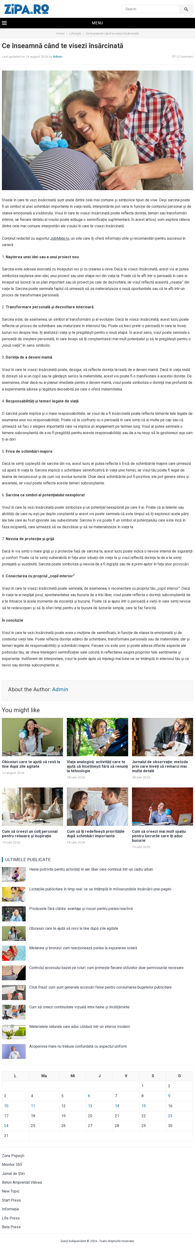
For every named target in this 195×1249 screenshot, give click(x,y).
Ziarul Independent (73, 1241)
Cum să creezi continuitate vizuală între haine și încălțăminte (79, 1007)
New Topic (11, 1191)
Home (60, 33)
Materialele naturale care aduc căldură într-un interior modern (79, 1026)
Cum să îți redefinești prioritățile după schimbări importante (96, 833)
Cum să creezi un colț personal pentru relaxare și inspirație (30, 833)
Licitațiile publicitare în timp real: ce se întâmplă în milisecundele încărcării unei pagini (100, 889)
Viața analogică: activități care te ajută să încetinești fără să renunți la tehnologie (97, 766)
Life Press (11, 1218)
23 (170, 1116)
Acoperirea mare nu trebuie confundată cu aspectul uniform (78, 1046)
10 (6, 1106)
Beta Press (11, 1227)
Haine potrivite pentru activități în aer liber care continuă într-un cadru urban (91, 869)
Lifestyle (75, 33)
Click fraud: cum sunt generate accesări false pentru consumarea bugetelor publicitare (100, 987)
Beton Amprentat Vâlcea (22, 1182)
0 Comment (185, 56)
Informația (10, 1209)
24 (6, 1125)
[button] (97, 23)
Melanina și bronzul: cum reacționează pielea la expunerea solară (83, 948)
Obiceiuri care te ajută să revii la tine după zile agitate (31, 764)
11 (33, 1106)
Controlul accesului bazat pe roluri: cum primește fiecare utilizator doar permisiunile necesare (106, 967)
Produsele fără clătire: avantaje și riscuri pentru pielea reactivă (81, 908)
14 (117, 1106)
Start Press (11, 1200)
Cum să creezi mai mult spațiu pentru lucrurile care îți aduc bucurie (159, 836)
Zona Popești (13, 1155)
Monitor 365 (12, 1164)
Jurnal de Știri (13, 1173)
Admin (57, 56)
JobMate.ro (59, 238)
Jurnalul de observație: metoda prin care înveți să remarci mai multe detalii (160, 766)
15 (143, 1106)
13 (90, 1106)
